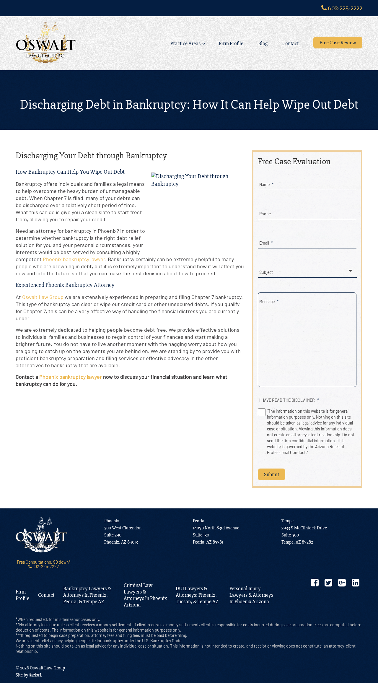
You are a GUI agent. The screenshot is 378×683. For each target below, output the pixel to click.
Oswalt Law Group (42, 297)
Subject (266, 272)
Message (269, 301)
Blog (263, 43)
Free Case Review (338, 42)
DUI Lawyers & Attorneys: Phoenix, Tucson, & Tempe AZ (197, 595)
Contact (290, 43)
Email (266, 242)
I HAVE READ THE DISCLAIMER (289, 400)
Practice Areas (185, 43)
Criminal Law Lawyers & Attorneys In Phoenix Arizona (145, 595)
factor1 (35, 674)
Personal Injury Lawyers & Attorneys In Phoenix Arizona (251, 595)
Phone (265, 213)
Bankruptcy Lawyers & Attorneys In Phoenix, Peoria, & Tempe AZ (87, 595)
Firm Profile (231, 43)
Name (266, 184)
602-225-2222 (344, 8)
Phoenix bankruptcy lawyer (74, 259)
